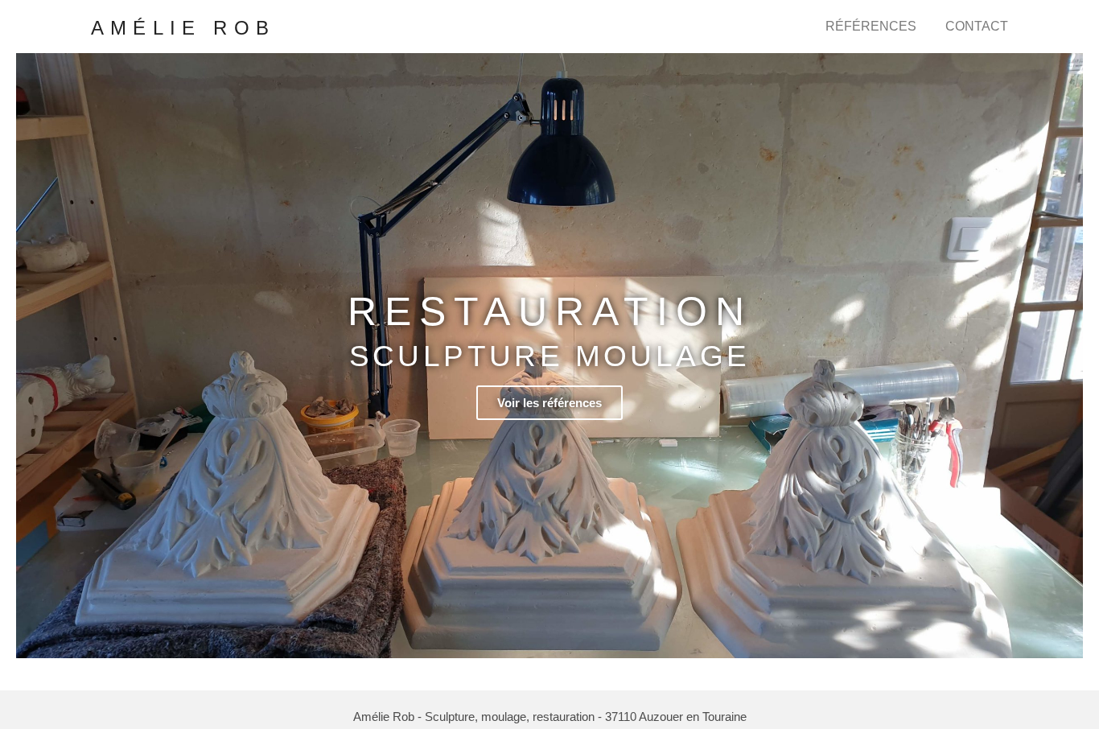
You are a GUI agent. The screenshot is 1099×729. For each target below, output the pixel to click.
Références (870, 26)
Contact (976, 26)
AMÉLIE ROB (183, 28)
